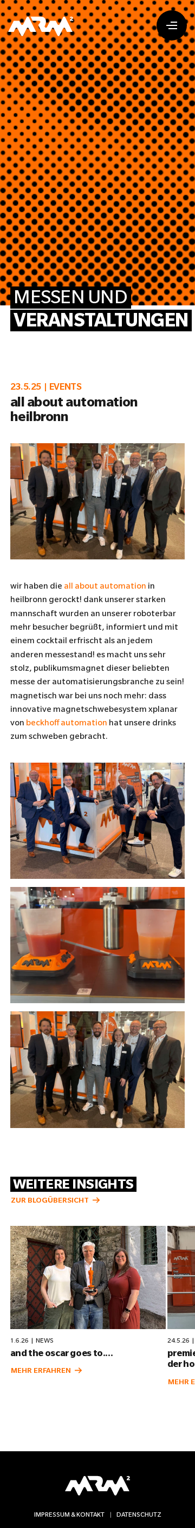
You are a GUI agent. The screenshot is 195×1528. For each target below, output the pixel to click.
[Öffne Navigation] (172, 25)
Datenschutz (138, 1514)
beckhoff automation (66, 722)
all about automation (105, 585)
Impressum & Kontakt (69, 1514)
